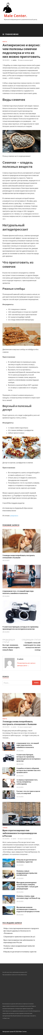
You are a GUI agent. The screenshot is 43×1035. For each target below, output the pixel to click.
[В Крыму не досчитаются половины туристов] (8, 867)
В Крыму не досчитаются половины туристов (26, 861)
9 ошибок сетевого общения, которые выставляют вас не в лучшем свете (28, 770)
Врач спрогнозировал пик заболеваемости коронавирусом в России (19, 833)
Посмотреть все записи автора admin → (26, 664)
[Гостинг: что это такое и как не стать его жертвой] (8, 798)
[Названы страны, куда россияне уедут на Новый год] (8, 903)
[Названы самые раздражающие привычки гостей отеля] (8, 878)
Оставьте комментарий (25, 60)
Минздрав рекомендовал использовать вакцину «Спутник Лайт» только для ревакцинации (27, 885)
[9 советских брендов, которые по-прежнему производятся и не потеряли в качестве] (21, 624)
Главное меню (11, 34)
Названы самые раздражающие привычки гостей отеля (26, 873)
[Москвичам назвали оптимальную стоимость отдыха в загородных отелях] (8, 914)
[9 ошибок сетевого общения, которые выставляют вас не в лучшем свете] (8, 775)
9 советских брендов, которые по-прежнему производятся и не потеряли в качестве (20, 628)
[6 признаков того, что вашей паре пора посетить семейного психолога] (21, 589)
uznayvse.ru (14, 515)
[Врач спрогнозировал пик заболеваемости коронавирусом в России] (21, 826)
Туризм (4, 827)
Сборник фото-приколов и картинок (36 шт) (19, 937)
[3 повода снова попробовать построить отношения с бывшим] (21, 553)
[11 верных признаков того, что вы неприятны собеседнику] (8, 787)
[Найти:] (21, 683)
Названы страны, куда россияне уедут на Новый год (28, 897)
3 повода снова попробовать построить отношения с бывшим (18, 556)
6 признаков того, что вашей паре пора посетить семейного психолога (18, 592)
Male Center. (15, 15)
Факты (4, 41)
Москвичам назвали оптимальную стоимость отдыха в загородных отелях (28, 909)
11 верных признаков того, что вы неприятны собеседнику (27, 782)
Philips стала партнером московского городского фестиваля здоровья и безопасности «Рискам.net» (21, 930)
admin (14, 60)
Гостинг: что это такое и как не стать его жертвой (28, 792)
